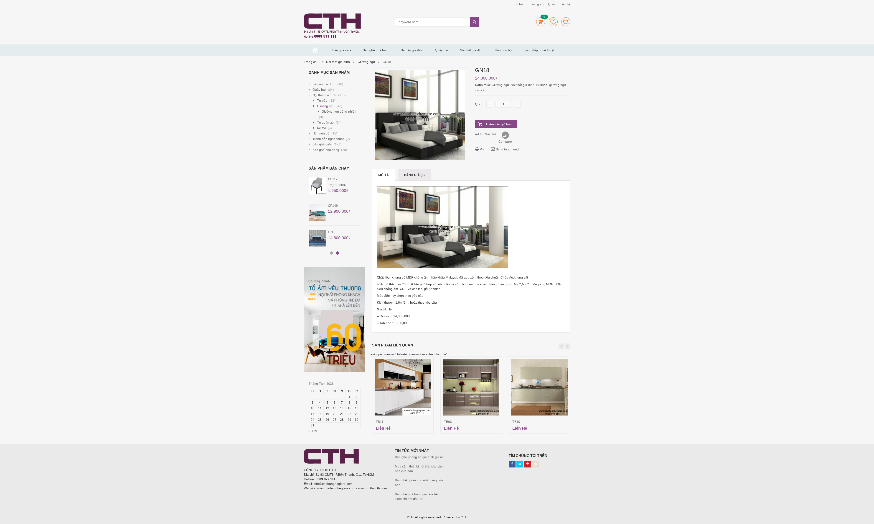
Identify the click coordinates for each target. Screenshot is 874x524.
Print (482, 149)
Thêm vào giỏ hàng (499, 124)
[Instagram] (535, 464)
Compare (565, 21)
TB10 (516, 421)
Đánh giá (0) (414, 175)
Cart (540, 21)
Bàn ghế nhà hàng (376, 50)
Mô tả (383, 175)
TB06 (448, 421)
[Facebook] (512, 464)
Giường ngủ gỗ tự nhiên (339, 111)
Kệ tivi (321, 128)
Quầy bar (441, 50)
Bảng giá (535, 4)
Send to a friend (507, 149)
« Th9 (313, 431)
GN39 (332, 232)
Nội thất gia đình (471, 50)
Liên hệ (565, 4)
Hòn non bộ (503, 50)
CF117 (333, 179)
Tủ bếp (322, 100)
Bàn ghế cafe (341, 50)
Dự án (551, 4)
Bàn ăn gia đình (412, 50)
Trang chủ (315, 50)
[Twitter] (520, 464)
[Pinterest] (527, 464)
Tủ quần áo (325, 122)
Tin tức (519, 4)
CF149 (333, 205)
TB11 (379, 421)
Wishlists (553, 21)
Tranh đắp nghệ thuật (538, 50)
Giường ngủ (366, 62)
